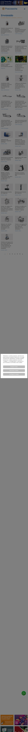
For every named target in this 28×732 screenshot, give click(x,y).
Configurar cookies (14, 374)
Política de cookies (17, 362)
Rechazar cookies (14, 370)
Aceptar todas (14, 366)
